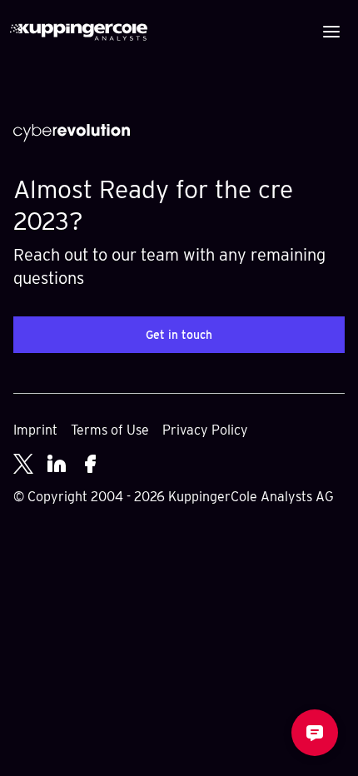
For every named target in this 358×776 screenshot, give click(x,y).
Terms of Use (110, 430)
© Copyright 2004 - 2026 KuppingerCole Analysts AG (173, 497)
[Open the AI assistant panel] (314, 732)
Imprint (35, 430)
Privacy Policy (205, 430)
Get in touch (179, 334)
